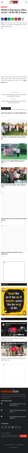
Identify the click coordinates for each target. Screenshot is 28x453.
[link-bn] (14, 272)
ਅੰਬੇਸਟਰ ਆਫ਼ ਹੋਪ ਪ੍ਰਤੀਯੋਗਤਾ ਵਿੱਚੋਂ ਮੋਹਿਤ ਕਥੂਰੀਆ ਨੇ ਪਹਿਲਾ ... (13, 161)
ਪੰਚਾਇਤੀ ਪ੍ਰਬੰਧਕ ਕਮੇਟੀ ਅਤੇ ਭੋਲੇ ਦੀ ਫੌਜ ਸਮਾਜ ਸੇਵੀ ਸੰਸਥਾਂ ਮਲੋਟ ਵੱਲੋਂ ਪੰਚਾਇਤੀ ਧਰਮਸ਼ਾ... (14, 102)
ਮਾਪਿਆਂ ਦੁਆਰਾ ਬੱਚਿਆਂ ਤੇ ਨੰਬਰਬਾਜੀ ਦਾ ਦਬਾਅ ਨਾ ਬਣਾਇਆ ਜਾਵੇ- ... (12, 253)
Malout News (4, 7)
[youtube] (12, 427)
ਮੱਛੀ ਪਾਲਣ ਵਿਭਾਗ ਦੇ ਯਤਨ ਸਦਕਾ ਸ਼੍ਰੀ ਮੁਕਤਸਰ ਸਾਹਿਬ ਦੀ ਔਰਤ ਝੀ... (14, 219)
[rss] (19, 427)
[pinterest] (16, 427)
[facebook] (2, 427)
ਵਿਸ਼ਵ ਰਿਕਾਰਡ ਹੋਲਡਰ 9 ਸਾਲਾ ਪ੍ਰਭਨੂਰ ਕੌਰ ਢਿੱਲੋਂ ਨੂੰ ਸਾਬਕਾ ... (14, 113)
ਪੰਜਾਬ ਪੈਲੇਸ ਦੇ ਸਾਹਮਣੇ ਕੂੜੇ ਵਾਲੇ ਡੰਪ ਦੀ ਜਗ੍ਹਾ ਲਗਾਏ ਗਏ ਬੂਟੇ (13, 137)
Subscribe (23, 436)
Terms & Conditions (13, 447)
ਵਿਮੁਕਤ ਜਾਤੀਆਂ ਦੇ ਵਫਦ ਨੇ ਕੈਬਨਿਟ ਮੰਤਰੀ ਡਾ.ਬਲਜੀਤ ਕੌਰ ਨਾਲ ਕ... (13, 185)
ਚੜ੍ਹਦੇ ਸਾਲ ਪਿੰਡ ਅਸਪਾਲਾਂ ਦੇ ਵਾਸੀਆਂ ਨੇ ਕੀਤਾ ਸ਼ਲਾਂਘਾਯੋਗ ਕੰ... (18, 417)
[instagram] (9, 427)
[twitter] (5, 427)
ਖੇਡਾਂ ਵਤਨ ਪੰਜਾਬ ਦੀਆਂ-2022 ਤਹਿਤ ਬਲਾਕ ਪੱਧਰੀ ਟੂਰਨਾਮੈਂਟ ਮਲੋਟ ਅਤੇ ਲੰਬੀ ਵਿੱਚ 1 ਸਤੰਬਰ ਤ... (14, 95)
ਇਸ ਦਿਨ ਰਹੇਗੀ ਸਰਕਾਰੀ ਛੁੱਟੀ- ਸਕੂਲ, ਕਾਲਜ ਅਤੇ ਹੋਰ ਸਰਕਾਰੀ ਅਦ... (17, 404)
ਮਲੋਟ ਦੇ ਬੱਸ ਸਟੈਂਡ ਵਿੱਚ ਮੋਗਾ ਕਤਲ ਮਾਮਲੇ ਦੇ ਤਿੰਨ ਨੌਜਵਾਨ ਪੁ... (18, 411)
